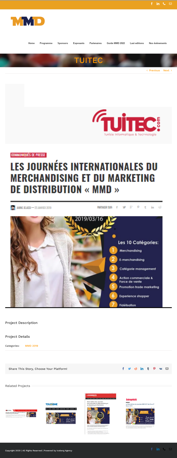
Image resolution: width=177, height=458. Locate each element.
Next (166, 70)
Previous (154, 70)
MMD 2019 (31, 345)
